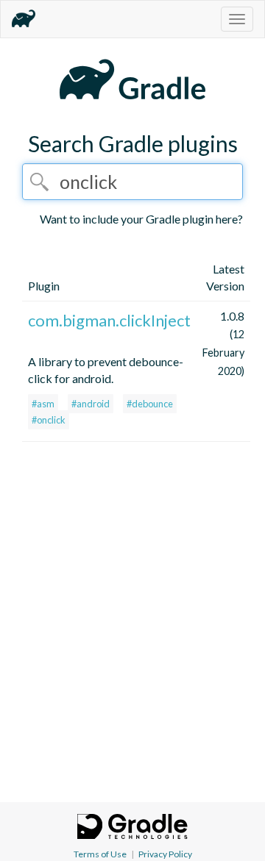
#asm (43, 404)
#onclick (49, 420)
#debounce (150, 404)
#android (90, 404)
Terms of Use (100, 854)
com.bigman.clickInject (109, 320)
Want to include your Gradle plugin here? (141, 219)
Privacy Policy (165, 854)
